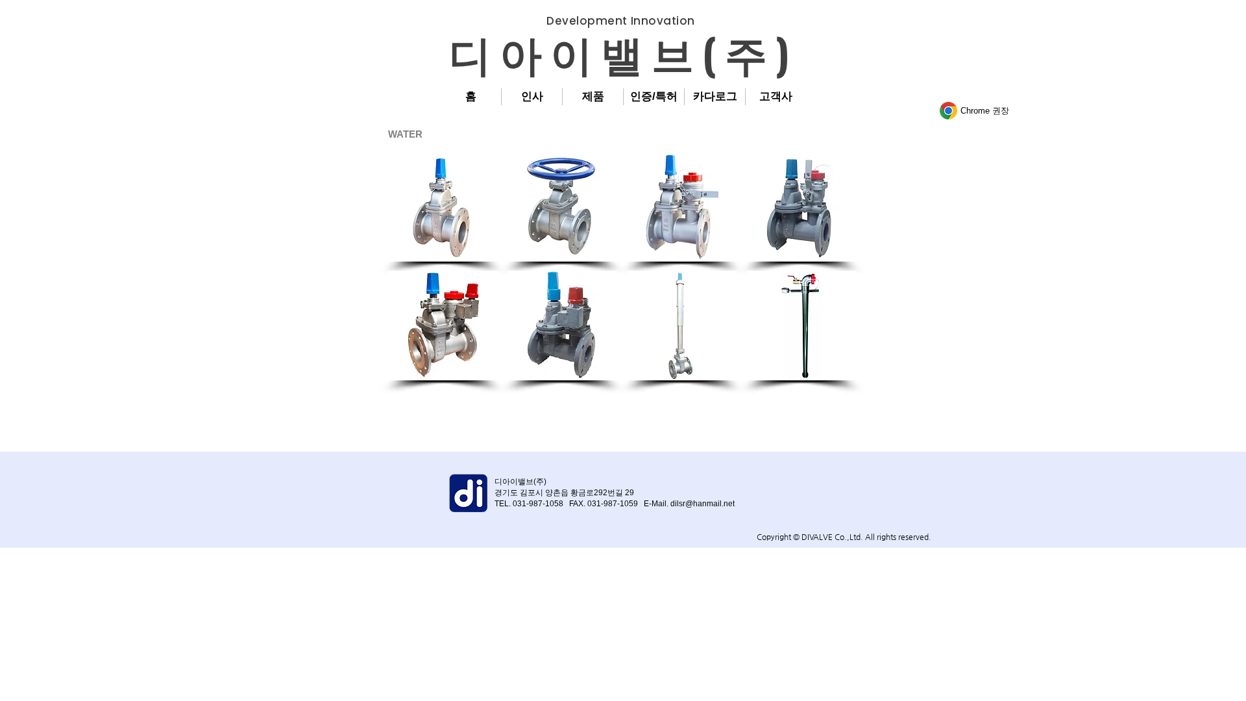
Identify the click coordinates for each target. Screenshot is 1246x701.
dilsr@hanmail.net (702, 503)
